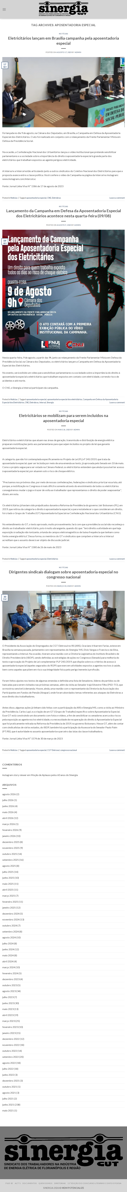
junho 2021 (8, 1104)
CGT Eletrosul (53, 750)
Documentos (29, 1183)
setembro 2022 (10, 1056)
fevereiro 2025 (10, 901)
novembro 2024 (10, 919)
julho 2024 (7, 943)
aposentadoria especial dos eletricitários (64, 399)
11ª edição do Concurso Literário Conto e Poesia (94, 1183)
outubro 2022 (9, 1050)
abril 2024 (7, 961)
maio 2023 (8, 1008)
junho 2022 (8, 1074)
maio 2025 (8, 883)
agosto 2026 (9, 794)
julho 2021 (7, 1098)
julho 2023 (7, 997)
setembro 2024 (10, 931)
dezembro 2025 (10, 841)
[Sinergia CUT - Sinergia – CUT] (63, 9)
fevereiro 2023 (10, 1026)
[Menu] (4, 9)
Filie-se (9, 1183)
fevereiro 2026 (10, 830)
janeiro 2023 (9, 1032)
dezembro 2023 (10, 979)
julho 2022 (7, 1068)
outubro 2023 (9, 985)
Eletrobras (56, 198)
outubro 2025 (9, 853)
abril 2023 (7, 1015)
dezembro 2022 (10, 1038)
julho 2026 (7, 800)
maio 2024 (8, 955)
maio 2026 (8, 812)
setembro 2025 (10, 859)
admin (78, 52)
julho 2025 (7, 871)
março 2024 (8, 967)
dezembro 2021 (10, 1080)
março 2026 (8, 824)
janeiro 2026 (9, 835)
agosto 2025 (9, 865)
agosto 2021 (9, 1092)
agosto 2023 (9, 991)
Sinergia (50, 402)
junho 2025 (8, 877)
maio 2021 (8, 1110)
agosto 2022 (9, 1062)
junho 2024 (8, 949)
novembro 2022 (10, 1044)
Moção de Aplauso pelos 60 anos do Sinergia (54, 774)
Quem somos (45, 1183)
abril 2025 (7, 889)
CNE (49, 198)
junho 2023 (8, 1003)
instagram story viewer (14, 774)
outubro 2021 (9, 1086)
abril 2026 (7, 817)
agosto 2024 (9, 937)
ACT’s (17, 1183)
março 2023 (8, 1021)
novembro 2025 (10, 847)
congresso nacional (68, 750)
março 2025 (8, 895)
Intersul (42, 402)
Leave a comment (117, 198)
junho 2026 (8, 806)
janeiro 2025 (9, 907)
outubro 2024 (9, 925)
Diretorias (60, 1183)
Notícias (63, 34)
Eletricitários (52, 559)
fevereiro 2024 (10, 973)
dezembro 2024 (10, 913)
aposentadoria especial (36, 198)
